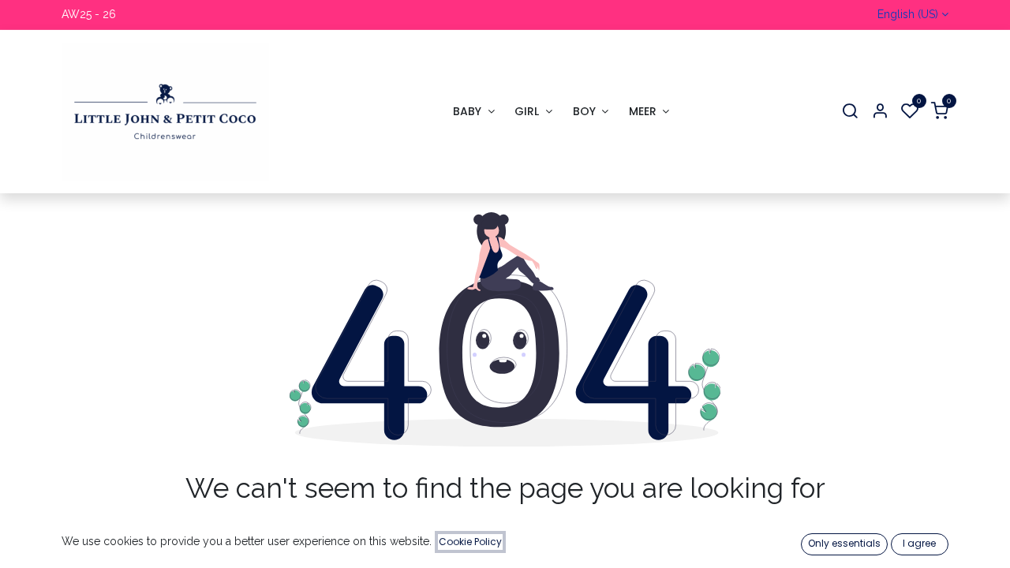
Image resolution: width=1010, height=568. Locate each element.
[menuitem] (473, 111)
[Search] (849, 111)
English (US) (907, 14)
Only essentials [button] (844, 543)
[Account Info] (879, 111)
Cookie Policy (470, 541)
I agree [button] (919, 543)
